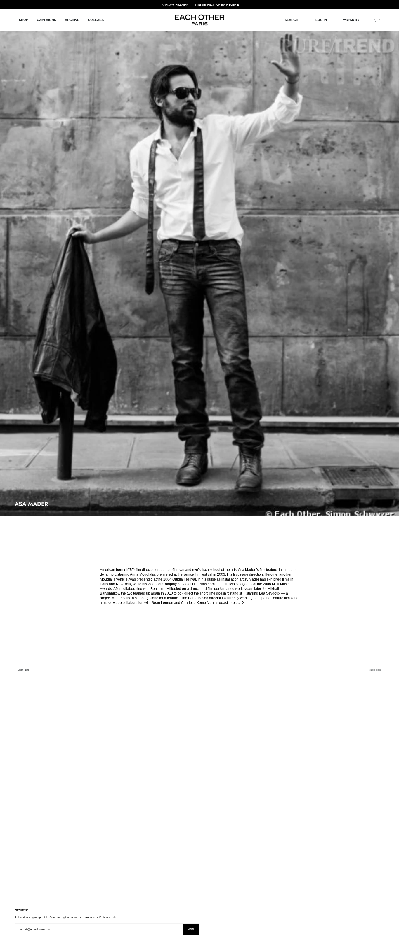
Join (191, 929)
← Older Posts (22, 669)
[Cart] (377, 20)
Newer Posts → (376, 669)
